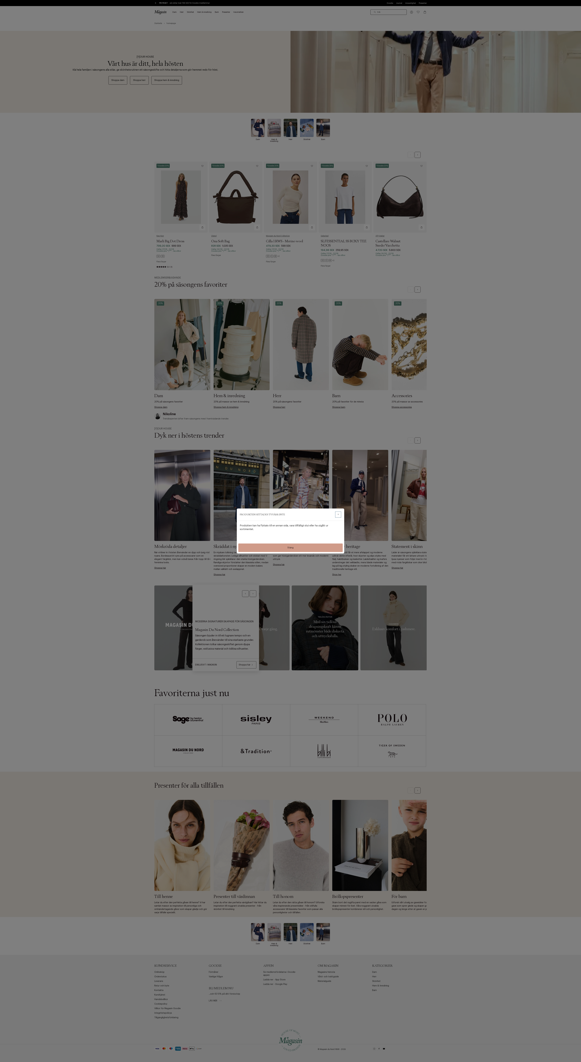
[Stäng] (338, 515)
